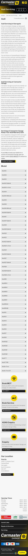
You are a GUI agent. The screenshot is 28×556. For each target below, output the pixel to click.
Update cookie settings (7, 550)
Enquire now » (6, 430)
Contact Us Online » (7, 161)
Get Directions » (6, 474)
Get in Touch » (7, 449)
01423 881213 (14, 156)
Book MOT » (6, 391)
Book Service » (7, 410)
